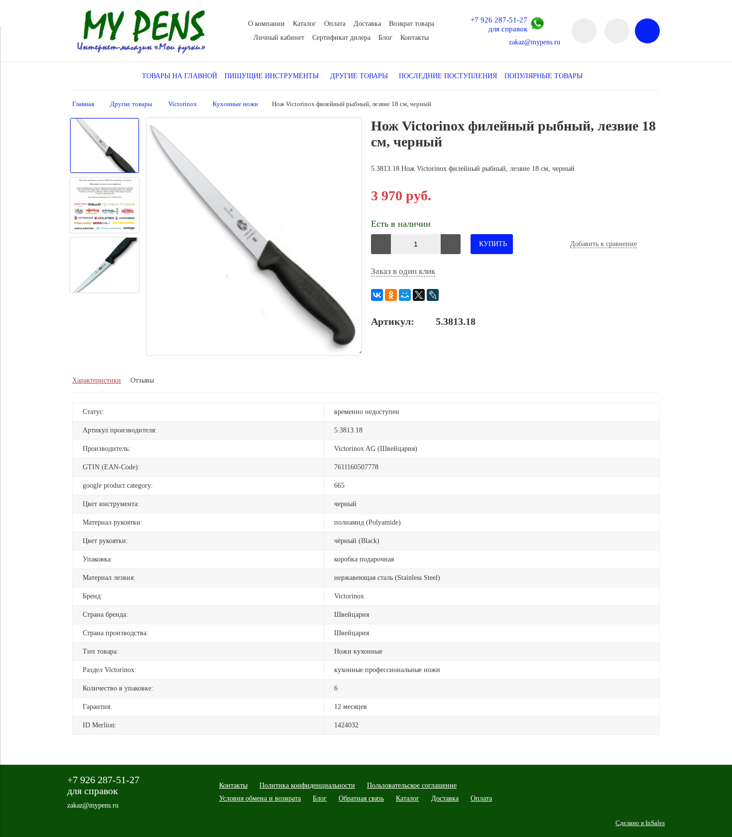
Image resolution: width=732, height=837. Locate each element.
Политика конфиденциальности (307, 785)
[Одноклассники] (391, 295)
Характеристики (96, 380)
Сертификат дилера (341, 37)
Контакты (414, 37)
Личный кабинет (278, 37)
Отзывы (142, 380)
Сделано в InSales (640, 823)
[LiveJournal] (433, 295)
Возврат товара (411, 23)
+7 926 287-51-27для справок (499, 24)
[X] (419, 295)
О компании (266, 23)
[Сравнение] (617, 30)
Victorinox (182, 104)
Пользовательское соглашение (412, 785)
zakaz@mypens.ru (534, 42)
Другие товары (131, 104)
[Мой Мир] (405, 295)
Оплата (335, 23)
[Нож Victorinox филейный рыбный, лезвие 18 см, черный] (254, 238)
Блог (385, 37)
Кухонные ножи (235, 104)
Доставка (367, 23)
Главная (83, 104)
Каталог (304, 23)
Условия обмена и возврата (260, 798)
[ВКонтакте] (377, 295)
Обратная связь (361, 798)
